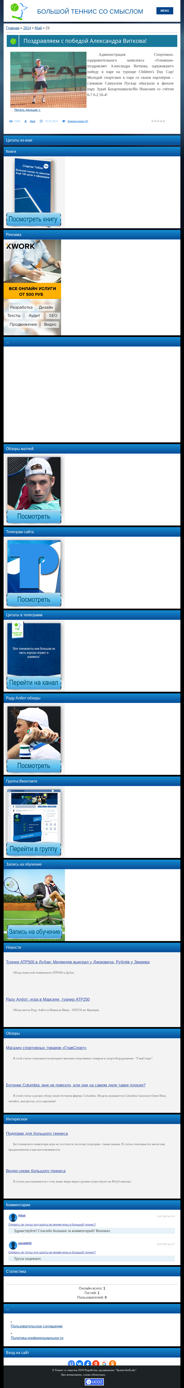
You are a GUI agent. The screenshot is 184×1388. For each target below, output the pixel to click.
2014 (27, 28)
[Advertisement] (32, 394)
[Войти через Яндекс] (95, 1363)
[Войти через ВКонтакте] (79, 1363)
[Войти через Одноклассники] (112, 1363)
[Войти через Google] (104, 1364)
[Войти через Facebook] (87, 1363)
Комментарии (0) (78, 121)
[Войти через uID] (71, 1363)
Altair (32, 121)
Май (38, 28)
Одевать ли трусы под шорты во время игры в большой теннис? (52, 1224)
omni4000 (25, 1243)
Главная (12, 28)
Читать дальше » (27, 110)
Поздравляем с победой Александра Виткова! (85, 41)
